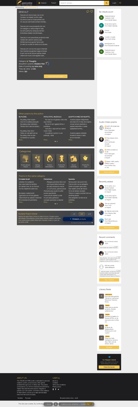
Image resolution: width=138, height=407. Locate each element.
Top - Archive (109, 280)
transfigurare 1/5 (109, 43)
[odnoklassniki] (54, 389)
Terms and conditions (59, 385)
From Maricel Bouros (111, 221)
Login (114, 3)
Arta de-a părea (109, 265)
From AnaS (108, 32)
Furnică (107, 30)
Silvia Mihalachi (109, 267)
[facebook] (56, 389)
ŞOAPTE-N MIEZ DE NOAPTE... (79, 117)
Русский (28, 398)
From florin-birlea (110, 39)
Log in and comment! (55, 76)
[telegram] (58, 389)
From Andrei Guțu (110, 165)
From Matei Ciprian (110, 190)
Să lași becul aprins (110, 24)
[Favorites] (120, 3)
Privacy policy (57, 386)
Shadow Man (39, 64)
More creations (109, 172)
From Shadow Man (110, 213)
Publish (53, 3)
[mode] (56, 404)
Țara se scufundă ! (110, 203)
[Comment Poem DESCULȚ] (88, 11)
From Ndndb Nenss (111, 20)
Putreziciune (48, 179)
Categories (25, 151)
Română (20, 398)
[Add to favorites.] (91, 11)
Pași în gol (108, 219)
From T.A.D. (108, 205)
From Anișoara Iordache (112, 45)
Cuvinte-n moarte (110, 37)
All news (109, 347)
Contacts (55, 383)
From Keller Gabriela (111, 26)
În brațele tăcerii (24, 179)
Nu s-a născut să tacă (111, 241)
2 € (74, 214)
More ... (21, 140)
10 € (89, 214)
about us (55, 381)
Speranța (72, 179)
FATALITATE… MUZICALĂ (52, 117)
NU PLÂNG (22, 117)
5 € (82, 214)
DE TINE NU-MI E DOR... (112, 211)
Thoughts (32, 61)
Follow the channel (109, 367)
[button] (42, 3)
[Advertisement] (55, 94)
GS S (106, 243)
